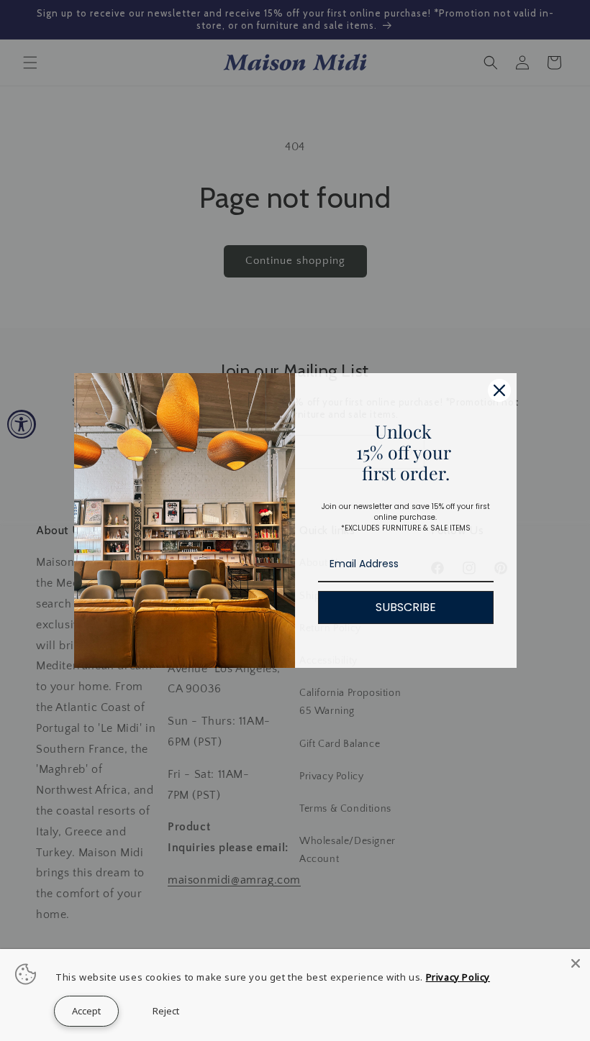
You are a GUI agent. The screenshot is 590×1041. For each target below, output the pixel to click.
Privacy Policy (458, 977)
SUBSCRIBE (406, 607)
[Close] (575, 963)
